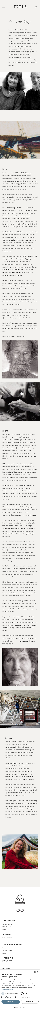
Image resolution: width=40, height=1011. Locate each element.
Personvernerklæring (7, 989)
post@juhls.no (7, 937)
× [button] (38, 972)
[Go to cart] (36, 7)
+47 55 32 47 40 (7, 958)
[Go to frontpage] (20, 7)
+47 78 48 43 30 (7, 934)
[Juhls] (20, 899)
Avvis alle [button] (29, 1002)
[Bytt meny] (3, 7)
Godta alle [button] (10, 1002)
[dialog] (20, 990)
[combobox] (35, 972)
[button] (20, 1007)
